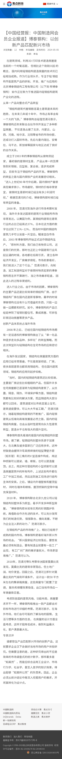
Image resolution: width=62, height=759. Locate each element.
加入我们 (18, 736)
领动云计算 (36, 709)
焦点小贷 (46, 713)
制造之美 (35, 716)
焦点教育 (22, 723)
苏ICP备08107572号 (25, 740)
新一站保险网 (9, 720)
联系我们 (7, 736)
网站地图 (28, 736)
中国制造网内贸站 (11, 713)
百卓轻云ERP (9, 723)
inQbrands (8, 716)
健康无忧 (35, 713)
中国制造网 (8, 709)
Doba (18, 716)
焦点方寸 (48, 709)
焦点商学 (46, 716)
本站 (35, 53)
